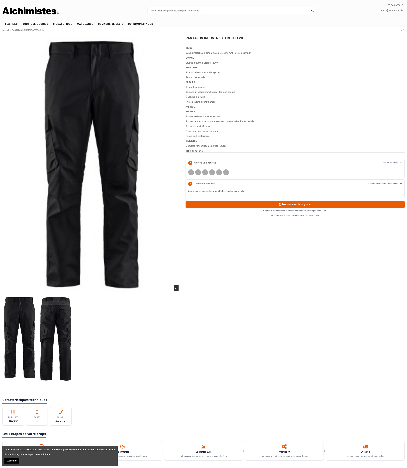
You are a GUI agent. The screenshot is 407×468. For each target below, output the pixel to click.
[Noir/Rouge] (226, 172)
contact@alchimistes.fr (391, 10)
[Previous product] (402, 30)
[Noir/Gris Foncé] (212, 172)
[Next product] (404, 30)
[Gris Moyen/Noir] (191, 172)
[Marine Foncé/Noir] (198, 172)
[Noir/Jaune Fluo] (219, 172)
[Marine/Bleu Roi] (205, 172)
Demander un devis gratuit (296, 204)
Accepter (12, 460)
